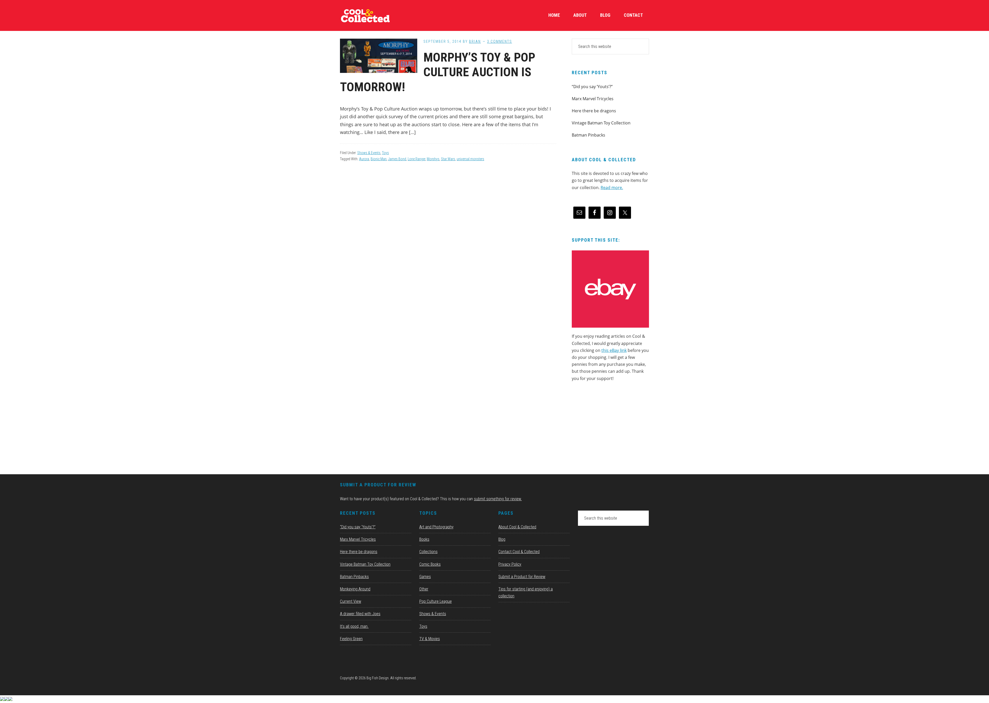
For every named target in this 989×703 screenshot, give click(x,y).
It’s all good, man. (354, 626)
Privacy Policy (509, 564)
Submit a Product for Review (521, 576)
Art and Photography (436, 526)
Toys (385, 153)
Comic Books (430, 564)
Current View (350, 601)
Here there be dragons (594, 111)
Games (425, 576)
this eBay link (614, 350)
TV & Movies (429, 638)
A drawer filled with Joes (360, 613)
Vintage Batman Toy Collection (601, 123)
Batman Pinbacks (588, 135)
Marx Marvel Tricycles (592, 98)
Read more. (612, 187)
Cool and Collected (378, 15)
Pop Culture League (435, 601)
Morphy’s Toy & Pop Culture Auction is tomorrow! (437, 72)
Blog (501, 539)
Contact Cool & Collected (519, 551)
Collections (428, 551)
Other (423, 589)
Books (424, 539)
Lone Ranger (416, 159)
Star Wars (448, 159)
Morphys (433, 159)
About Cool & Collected (517, 526)
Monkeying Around (355, 589)
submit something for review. (498, 498)
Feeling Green (351, 638)
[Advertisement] (610, 429)
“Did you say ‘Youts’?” (592, 86)
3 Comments (499, 41)
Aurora (364, 159)
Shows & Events (368, 153)
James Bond (397, 159)
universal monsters (470, 159)
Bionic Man (379, 159)
